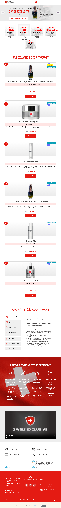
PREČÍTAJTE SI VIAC (11, 397)
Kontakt (42, 481)
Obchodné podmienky (46, 484)
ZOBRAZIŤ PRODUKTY (17, 18)
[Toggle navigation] (54, 2)
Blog (41, 479)
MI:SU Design (36, 499)
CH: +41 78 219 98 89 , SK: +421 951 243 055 (12, 489)
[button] (3, 13)
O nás (41, 477)
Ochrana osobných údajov (47, 486)
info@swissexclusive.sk (13, 492)
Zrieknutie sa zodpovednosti (47, 492)
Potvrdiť (43, 506)
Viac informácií (35, 505)
